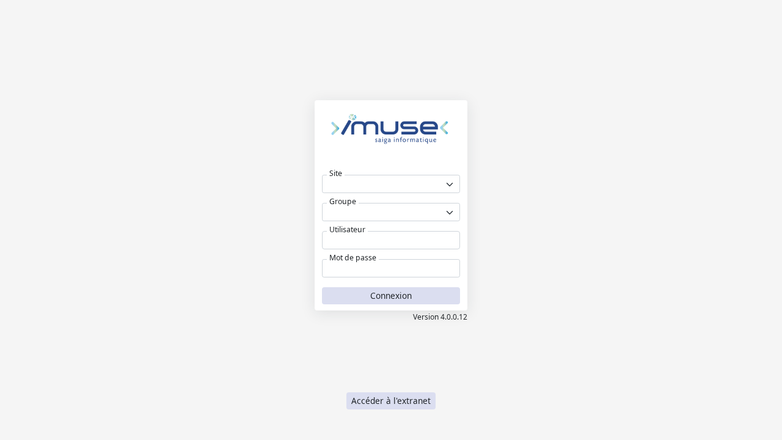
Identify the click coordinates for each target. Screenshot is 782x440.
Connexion (391, 295)
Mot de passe (352, 258)
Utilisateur (347, 230)
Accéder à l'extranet (391, 400)
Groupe (342, 202)
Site (335, 173)
